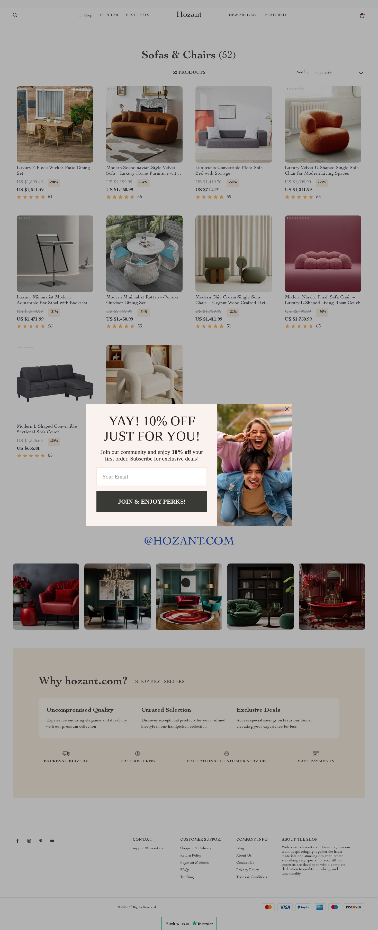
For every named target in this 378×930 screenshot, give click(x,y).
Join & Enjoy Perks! (152, 501)
